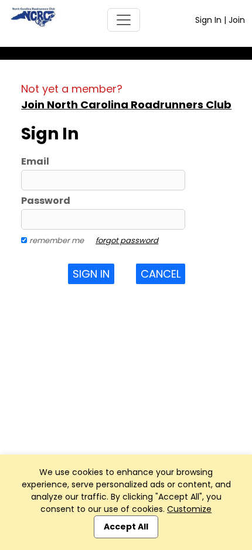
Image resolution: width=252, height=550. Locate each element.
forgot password (127, 240)
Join (237, 20)
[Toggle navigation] (123, 20)
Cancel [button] (161, 274)
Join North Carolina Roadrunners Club (126, 104)
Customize (189, 509)
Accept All (126, 526)
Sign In (208, 20)
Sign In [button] (91, 274)
